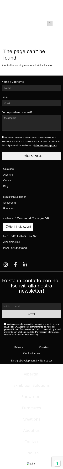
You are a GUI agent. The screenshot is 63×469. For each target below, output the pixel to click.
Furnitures (9, 208)
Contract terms (31, 353)
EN (50, 23)
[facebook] (15, 264)
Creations (31, 419)
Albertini (8, 174)
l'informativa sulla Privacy (26, 334)
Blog (6, 186)
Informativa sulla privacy (45, 145)
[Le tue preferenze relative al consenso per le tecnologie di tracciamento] (57, 463)
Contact (7, 180)
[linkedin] (25, 264)
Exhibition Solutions (14, 197)
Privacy (18, 347)
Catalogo (8, 169)
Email (5, 97)
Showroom (9, 202)
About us (31, 430)
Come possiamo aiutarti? (17, 112)
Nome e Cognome (13, 82)
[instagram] (5, 264)
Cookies (44, 347)
